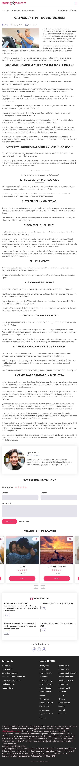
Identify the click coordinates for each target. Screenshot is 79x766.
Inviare (9, 521)
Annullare (24, 521)
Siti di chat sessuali (65, 680)
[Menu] (76, 3)
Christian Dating (46, 680)
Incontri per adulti (46, 673)
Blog (6, 25)
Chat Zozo (62, 714)
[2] (18, 487)
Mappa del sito (7, 688)
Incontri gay (44, 669)
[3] (21, 487)
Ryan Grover (32, 452)
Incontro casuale (46, 684)
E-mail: (44, 492)
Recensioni (6, 666)
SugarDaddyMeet (46, 714)
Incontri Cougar (46, 688)
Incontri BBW (63, 684)
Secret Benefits (64, 703)
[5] (26, 487)
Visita (22, 578)
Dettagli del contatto (10, 673)
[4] (23, 487)
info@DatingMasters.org (11, 731)
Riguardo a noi (7, 669)
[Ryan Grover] (14, 459)
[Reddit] (34, 649)
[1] (16, 487)
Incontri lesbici (64, 688)
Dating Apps (44, 666)
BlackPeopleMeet (46, 703)
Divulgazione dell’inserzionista (13, 677)
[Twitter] (44, 649)
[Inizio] (14, 3)
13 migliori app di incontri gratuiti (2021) (56, 603)
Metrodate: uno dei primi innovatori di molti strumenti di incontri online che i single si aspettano (20, 626)
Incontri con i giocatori (67, 673)
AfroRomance (45, 710)
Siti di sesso (44, 677)
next (43, 587)
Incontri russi (63, 666)
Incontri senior (45, 691)
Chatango (43, 717)
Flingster (61, 699)
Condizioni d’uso (8, 684)
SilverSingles (44, 706)
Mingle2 (43, 695)
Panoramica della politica (11, 680)
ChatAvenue (44, 699)
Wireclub (61, 710)
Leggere (22, 573)
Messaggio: (7, 503)
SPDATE (61, 706)
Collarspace (62, 691)
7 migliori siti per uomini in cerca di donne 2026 (57, 624)
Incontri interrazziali (66, 677)
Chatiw (61, 695)
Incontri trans (63, 669)
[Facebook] (39, 649)
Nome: (5, 492)
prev (35, 587)
